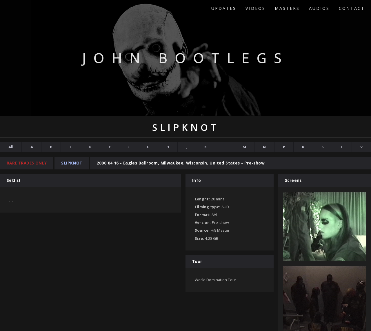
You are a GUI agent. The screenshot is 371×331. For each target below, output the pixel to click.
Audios (319, 8)
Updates (223, 8)
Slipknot (71, 163)
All (10, 146)
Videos (255, 8)
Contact (352, 8)
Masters (287, 8)
